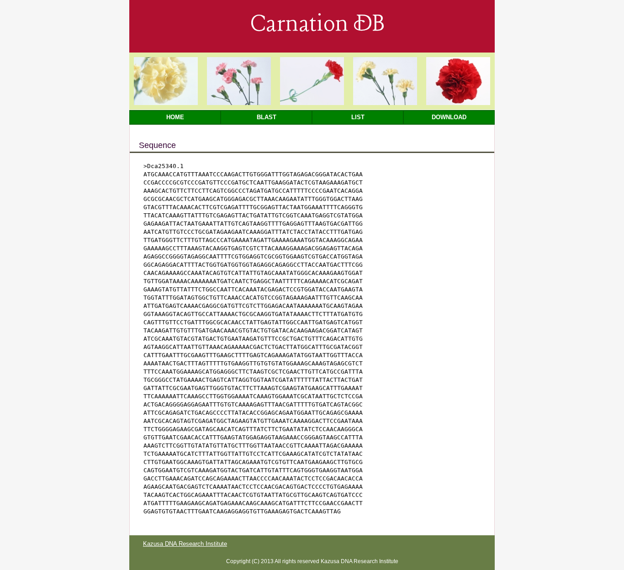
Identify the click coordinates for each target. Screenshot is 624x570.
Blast (266, 117)
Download (449, 117)
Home (175, 117)
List (358, 117)
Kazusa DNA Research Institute (185, 543)
